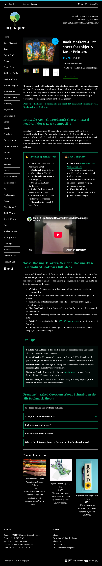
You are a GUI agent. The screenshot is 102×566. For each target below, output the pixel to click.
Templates (8, 249)
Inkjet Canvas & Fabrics (11, 149)
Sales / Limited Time (10, 46)
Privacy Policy (59, 544)
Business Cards (10, 97)
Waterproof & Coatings (10, 240)
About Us (57, 541)
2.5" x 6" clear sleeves (68, 321)
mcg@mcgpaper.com (88, 16)
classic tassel (70, 372)
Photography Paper (10, 198)
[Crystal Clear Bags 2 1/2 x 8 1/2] (87, 476)
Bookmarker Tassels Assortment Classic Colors (35, 481)
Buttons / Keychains (8, 106)
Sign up (34, 4)
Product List (9, 261)
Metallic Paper (10, 176)
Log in (25, 4)
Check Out (94, 4)
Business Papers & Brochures (11, 88)
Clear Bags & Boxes (9, 118)
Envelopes (8, 134)
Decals (7, 127)
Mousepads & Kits (10, 185)
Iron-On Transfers (8, 161)
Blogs (55, 535)
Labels (6, 170)
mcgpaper (25, 561)
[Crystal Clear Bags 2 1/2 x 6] (61, 470)
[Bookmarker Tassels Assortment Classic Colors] (34, 467)
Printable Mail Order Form (65, 538)
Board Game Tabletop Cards (11, 70)
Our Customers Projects (64, 547)
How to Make (10, 255)
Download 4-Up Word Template (81, 165)
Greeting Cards (10, 140)
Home (6, 36)
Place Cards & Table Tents (10, 210)
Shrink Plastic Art (10, 222)
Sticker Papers (10, 231)
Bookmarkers (10, 79)
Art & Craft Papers (9, 58)
